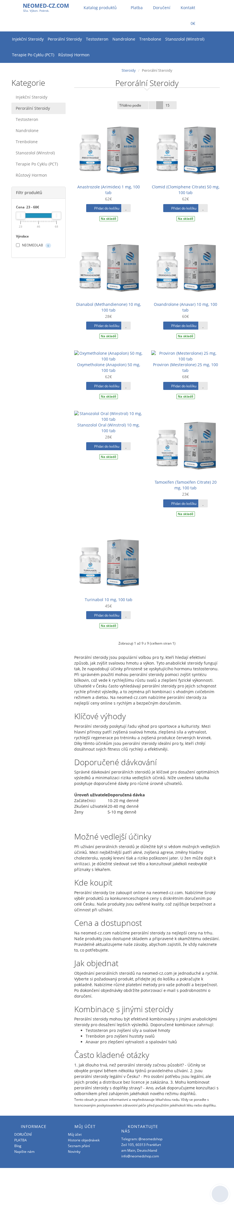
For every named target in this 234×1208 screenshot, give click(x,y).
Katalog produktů (100, 7)
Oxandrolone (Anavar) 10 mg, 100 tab (185, 307)
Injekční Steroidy (28, 39)
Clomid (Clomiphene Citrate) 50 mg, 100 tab (185, 189)
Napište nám (24, 1151)
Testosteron (97, 39)
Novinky (74, 1151)
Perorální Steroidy (65, 39)
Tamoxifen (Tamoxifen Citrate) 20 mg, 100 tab (186, 485)
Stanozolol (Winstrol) (184, 39)
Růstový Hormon (74, 54)
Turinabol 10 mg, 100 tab (108, 599)
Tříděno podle (130, 105)
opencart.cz (198, 1190)
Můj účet (75, 1134)
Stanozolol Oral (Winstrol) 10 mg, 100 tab (108, 427)
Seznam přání (79, 1145)
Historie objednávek (84, 1140)
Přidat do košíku (106, 208)
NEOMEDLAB (35, 245)
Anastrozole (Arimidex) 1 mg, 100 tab (108, 189)
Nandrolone (123, 39)
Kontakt (187, 7)
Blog (17, 1145)
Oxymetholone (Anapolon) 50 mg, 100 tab (108, 367)
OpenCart (195, 1179)
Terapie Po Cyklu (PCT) (33, 54)
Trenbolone (150, 39)
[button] (189, 23)
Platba (136, 7)
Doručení (161, 7)
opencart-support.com (192, 1196)
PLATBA (20, 1140)
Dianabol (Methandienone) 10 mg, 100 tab (108, 307)
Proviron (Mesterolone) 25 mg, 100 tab (185, 367)
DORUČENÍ (23, 1134)
